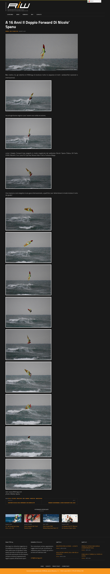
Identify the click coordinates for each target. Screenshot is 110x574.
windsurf (33, 498)
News (17, 14)
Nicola (57, 556)
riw (24, 498)
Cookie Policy (65, 566)
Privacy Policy (56, 566)
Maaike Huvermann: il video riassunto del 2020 (61, 503)
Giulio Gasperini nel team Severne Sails (31, 527)
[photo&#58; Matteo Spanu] (28, 95)
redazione (19, 498)
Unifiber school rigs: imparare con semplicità (21, 503)
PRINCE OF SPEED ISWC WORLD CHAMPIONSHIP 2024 (91, 547)
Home (42, 566)
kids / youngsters (14, 31)
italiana (14, 498)
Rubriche (25, 14)
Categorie (10, 14)
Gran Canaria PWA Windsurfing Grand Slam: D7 (50, 527)
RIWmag (7, 31)
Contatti (38, 14)
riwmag (27, 498)
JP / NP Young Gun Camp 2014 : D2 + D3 (12, 527)
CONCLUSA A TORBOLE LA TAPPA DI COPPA (92, 555)
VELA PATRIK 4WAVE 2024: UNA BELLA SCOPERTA (67, 553)
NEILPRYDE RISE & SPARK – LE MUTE (67, 546)
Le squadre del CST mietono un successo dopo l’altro (69, 527)
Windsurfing (39, 498)
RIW (32, 14)
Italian (91, 1)
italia (9, 498)
